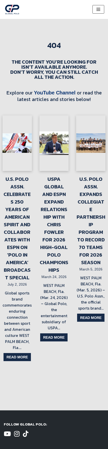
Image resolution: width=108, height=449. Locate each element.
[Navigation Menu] (98, 9)
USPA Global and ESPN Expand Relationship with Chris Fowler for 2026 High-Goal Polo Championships (54, 224)
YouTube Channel (55, 92)
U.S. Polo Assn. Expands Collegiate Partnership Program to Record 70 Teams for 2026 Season (91, 220)
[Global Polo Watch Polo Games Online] (12, 9)
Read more (17, 357)
